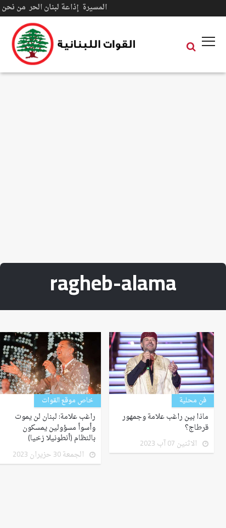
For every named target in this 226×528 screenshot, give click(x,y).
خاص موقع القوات (67, 401)
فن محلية (192, 401)
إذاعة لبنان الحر (54, 7)
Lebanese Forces (74, 44)
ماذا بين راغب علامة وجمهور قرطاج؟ (165, 422)
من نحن (14, 7)
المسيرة (94, 7)
